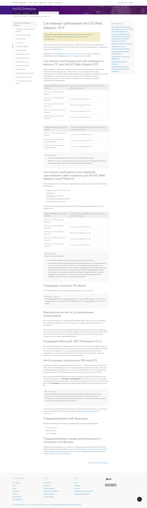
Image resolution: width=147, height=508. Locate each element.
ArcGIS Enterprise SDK (22, 65)
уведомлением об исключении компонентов (70, 54)
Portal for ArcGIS (20, 39)
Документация (17, 499)
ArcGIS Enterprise (19, 3)
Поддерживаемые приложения (25, 73)
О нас (76, 483)
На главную (17, 13)
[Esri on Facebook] (109, 485)
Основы (34, 13)
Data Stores (43, 3)
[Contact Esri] (115, 485)
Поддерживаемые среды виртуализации (57, 451)
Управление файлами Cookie (58, 504)
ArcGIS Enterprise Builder (23, 35)
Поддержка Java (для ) (122, 44)
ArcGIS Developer (49, 494)
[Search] (119, 2)
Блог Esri (77, 488)
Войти (125, 3)
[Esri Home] (109, 479)
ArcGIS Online (47, 483)
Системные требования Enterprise (39, 16)
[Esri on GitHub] (112, 485)
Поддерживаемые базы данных (24, 82)
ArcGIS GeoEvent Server (23, 54)
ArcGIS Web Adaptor (22, 46)
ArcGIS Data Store (21, 50)
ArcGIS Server (20, 42)
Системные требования (20, 16)
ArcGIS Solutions (48, 497)
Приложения (58, 3)
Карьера (77, 485)
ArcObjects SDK (20, 69)
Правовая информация (74, 504)
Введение (26, 13)
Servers (35, 3)
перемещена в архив (70, 34)
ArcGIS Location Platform (51, 491)
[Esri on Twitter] (106, 485)
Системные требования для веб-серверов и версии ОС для (122, 29)
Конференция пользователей (83, 491)
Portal (30, 3)
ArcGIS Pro (46, 485)
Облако (50, 3)
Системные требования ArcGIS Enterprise (25, 30)
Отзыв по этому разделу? (100, 463)
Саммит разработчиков (82, 494)
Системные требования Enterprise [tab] (21, 24)
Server (15, 488)
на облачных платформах (91, 449)
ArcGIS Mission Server (22, 62)
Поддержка (57, 49)
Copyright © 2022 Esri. (19, 504)
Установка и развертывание (49, 13)
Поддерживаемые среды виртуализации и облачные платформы (120, 69)
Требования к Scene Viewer (24, 77)
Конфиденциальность (43, 504)
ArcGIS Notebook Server (23, 58)
